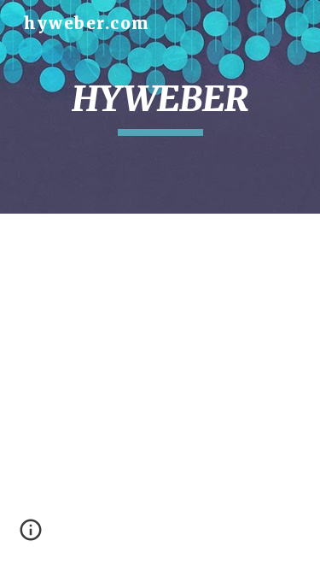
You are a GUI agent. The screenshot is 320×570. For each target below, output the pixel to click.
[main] (160, 107)
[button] (30, 535)
